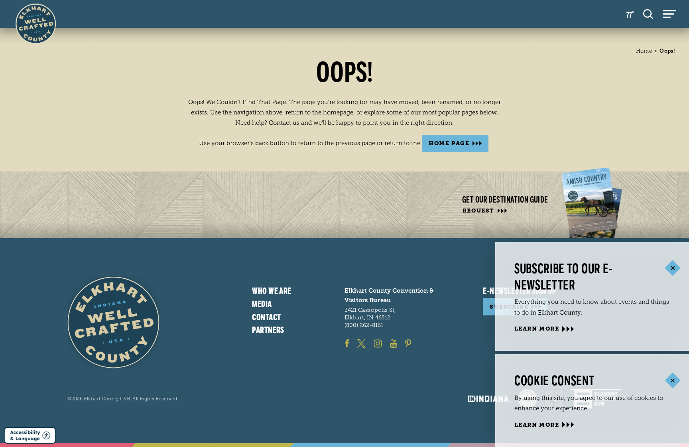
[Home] (113, 322)
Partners (268, 330)
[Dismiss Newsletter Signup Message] (672, 268)
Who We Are (271, 291)
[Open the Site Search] (648, 14)
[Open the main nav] (669, 14)
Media (262, 304)
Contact (266, 317)
